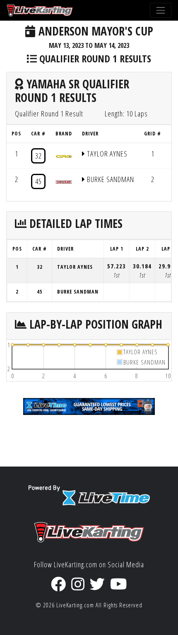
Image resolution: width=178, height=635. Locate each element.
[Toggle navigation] (160, 10)
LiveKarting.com (75, 605)
